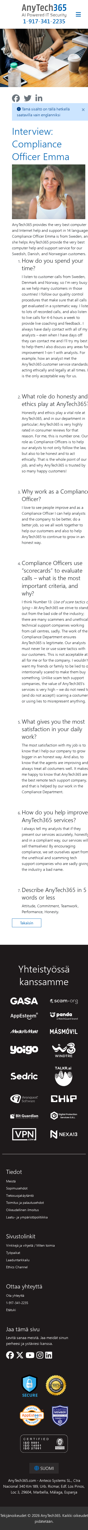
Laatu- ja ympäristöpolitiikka (27, 1217)
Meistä (11, 1181)
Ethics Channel (17, 1266)
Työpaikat (13, 1252)
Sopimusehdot (16, 1188)
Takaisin (26, 922)
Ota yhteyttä (15, 1295)
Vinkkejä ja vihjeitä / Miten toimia (30, 1245)
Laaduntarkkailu (18, 1259)
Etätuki (11, 1309)
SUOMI (46, 1468)
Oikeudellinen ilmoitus (22, 1209)
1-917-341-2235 (44, 21)
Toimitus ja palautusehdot (25, 1202)
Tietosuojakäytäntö (20, 1195)
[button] (10, 1356)
